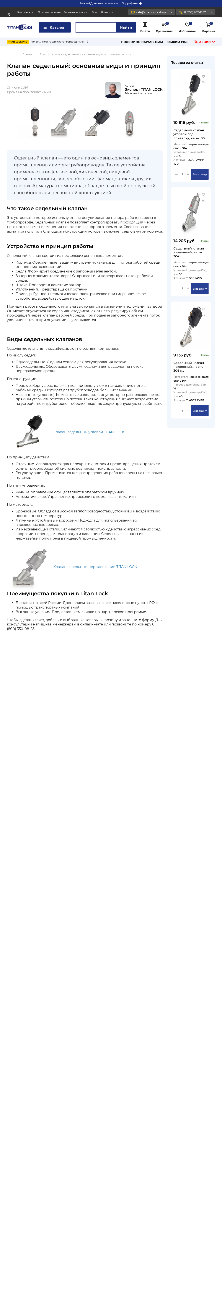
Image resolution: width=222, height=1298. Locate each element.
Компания (23, 12)
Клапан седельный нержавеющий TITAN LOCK (95, 567)
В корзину (200, 174)
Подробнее (130, 3)
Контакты (107, 12)
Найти (126, 27)
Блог (95, 12)
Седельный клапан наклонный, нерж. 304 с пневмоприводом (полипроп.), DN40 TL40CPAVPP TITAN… (189, 366)
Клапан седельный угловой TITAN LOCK (88, 432)
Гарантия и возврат (76, 12)
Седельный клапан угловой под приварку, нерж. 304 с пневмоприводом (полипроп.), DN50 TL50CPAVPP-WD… (190, 134)
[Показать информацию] (171, 12)
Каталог (57, 27)
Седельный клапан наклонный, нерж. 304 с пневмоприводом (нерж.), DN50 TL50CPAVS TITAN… (188, 252)
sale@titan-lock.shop (151, 12)
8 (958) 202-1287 (195, 12)
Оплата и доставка (49, 12)
